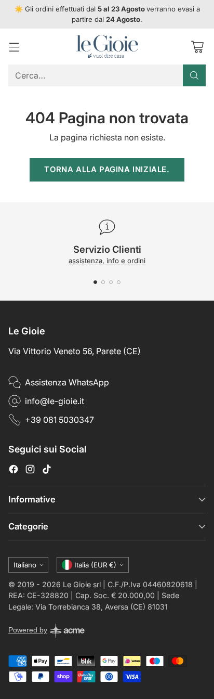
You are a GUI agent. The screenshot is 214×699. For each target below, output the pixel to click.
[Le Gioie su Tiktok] (47, 470)
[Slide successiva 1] (95, 282)
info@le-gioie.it (54, 401)
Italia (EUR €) (95, 565)
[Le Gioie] (107, 46)
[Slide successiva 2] (103, 282)
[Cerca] (194, 75)
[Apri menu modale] (13, 46)
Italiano (25, 565)
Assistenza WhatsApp (67, 382)
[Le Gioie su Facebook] (13, 470)
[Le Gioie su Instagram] (30, 470)
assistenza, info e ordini (107, 260)
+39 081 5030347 (59, 420)
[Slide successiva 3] (111, 282)
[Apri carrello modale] (197, 46)
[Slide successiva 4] (119, 282)
